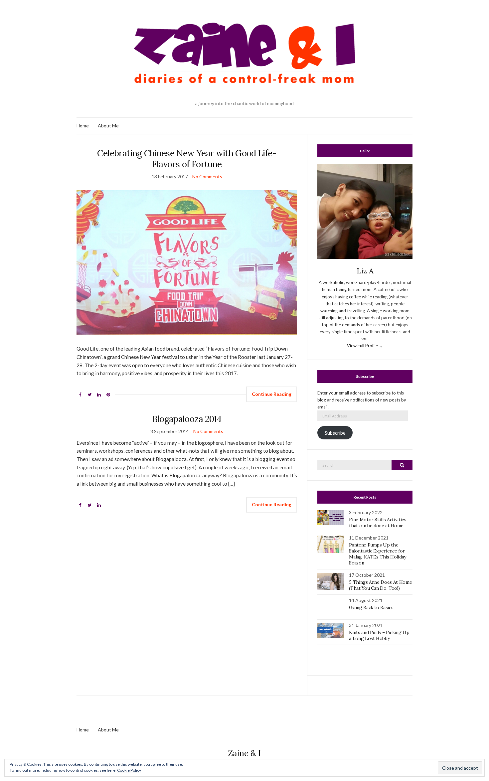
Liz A (365, 270)
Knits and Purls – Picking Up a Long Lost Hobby (379, 635)
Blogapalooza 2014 (187, 418)
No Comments (207, 176)
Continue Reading (271, 394)
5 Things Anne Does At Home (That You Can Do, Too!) (380, 585)
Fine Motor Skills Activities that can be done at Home (377, 523)
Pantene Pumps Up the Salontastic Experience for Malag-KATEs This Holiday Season (377, 554)
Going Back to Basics (371, 607)
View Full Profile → (365, 345)
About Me (108, 125)
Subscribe (335, 433)
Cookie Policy (129, 770)
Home (83, 125)
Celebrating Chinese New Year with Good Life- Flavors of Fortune (186, 159)
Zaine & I (244, 753)
